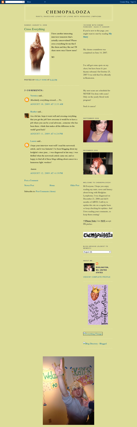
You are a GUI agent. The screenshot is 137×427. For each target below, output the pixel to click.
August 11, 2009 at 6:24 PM (46, 133)
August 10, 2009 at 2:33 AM (46, 104)
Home (52, 185)
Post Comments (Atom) (46, 191)
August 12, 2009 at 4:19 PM (46, 173)
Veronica (34, 95)
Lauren (33, 141)
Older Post (74, 185)
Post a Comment (31, 180)
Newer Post (29, 185)
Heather (33, 111)
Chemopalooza (68, 12)
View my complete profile (96, 277)
